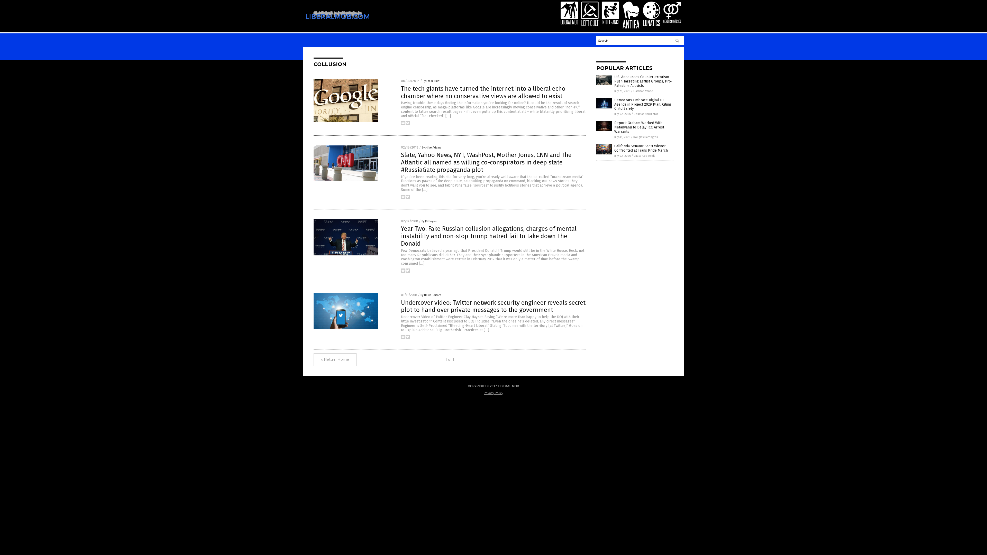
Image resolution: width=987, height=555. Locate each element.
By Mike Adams (431, 147)
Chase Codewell (644, 156)
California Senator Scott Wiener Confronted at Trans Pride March (641, 148)
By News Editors (431, 295)
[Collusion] (337, 22)
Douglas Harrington (646, 114)
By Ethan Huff (431, 81)
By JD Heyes (429, 221)
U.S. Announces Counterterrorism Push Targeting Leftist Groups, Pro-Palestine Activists (643, 81)
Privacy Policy (493, 393)
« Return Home (335, 359)
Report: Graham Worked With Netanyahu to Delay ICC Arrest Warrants (639, 127)
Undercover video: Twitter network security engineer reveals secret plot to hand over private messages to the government (493, 306)
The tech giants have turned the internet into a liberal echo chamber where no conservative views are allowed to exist (483, 92)
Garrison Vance (643, 91)
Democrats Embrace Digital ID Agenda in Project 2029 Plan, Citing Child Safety (642, 104)
